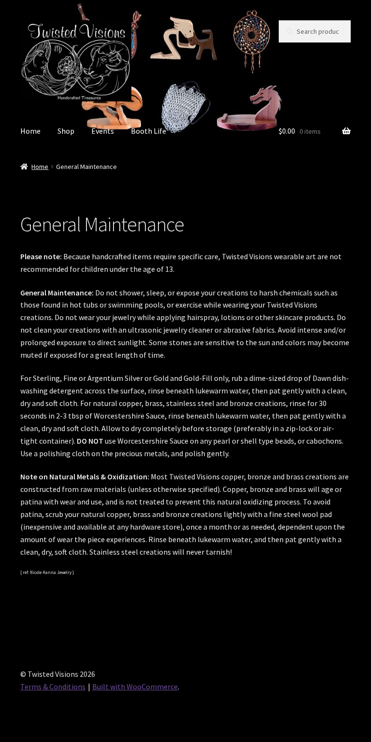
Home (30, 131)
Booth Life (148, 131)
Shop (65, 131)
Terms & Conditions (53, 686)
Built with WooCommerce (135, 686)
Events (102, 131)
